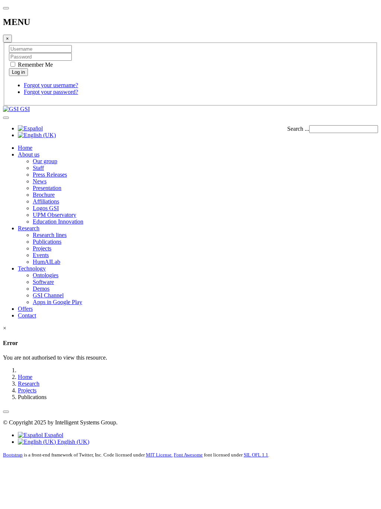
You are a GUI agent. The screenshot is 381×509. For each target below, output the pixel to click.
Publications (47, 241)
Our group (45, 161)
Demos (41, 288)
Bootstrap (13, 455)
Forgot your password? (51, 92)
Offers (25, 309)
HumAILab (46, 262)
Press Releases (50, 174)
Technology (32, 268)
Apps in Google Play (57, 302)
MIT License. (159, 455)
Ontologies (45, 275)
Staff (38, 168)
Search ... (298, 129)
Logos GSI (46, 208)
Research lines (50, 235)
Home (25, 148)
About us (28, 154)
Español (53, 435)
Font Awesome (188, 455)
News (40, 181)
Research (28, 228)
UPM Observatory (54, 215)
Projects (42, 248)
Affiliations (46, 201)
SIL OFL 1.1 (256, 455)
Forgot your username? (51, 85)
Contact (27, 315)
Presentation (47, 188)
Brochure (44, 195)
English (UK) (72, 442)
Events (41, 255)
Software (43, 282)
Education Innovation (58, 221)
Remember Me (34, 64)
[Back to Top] (6, 412)
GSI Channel (48, 295)
